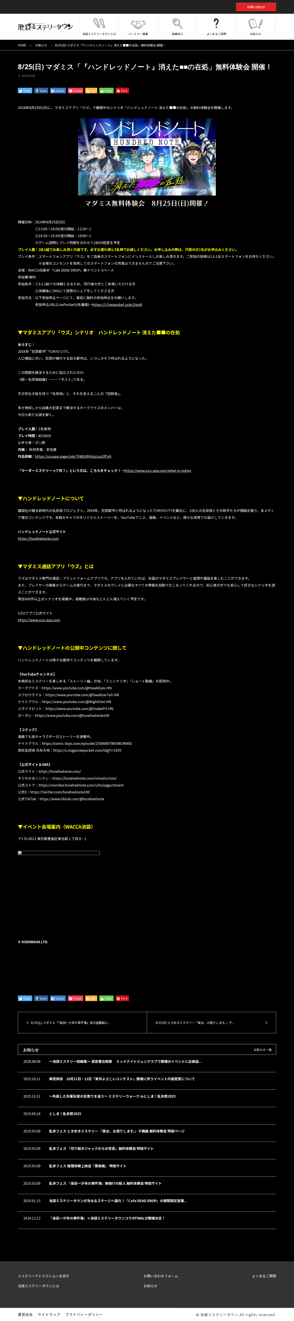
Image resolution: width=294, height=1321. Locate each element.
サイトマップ (49, 1314)
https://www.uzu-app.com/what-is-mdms (157, 470)
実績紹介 (177, 34)
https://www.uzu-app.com (39, 619)
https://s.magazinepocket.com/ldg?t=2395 (87, 750)
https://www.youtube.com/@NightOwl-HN (76, 701)
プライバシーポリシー (84, 1314)
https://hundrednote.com (38, 538)
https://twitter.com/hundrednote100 (60, 791)
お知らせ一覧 (263, 1050)
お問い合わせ (256, 7)
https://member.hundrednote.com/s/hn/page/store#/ (81, 785)
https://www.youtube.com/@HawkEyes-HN (77, 687)
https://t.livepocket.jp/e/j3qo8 (117, 304)
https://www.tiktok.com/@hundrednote (72, 798)
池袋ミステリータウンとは (99, 34)
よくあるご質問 (216, 34)
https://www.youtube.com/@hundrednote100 (72, 715)
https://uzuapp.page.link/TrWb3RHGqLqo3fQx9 (73, 456)
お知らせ (255, 34)
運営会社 (25, 1314)
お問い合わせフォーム (161, 1275)
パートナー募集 (138, 34)
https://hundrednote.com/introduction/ (84, 778)
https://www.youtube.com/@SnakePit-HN (79, 708)
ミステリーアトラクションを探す (43, 1275)
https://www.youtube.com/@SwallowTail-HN (82, 694)
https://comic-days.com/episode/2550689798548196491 (87, 743)
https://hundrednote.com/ (60, 771)
